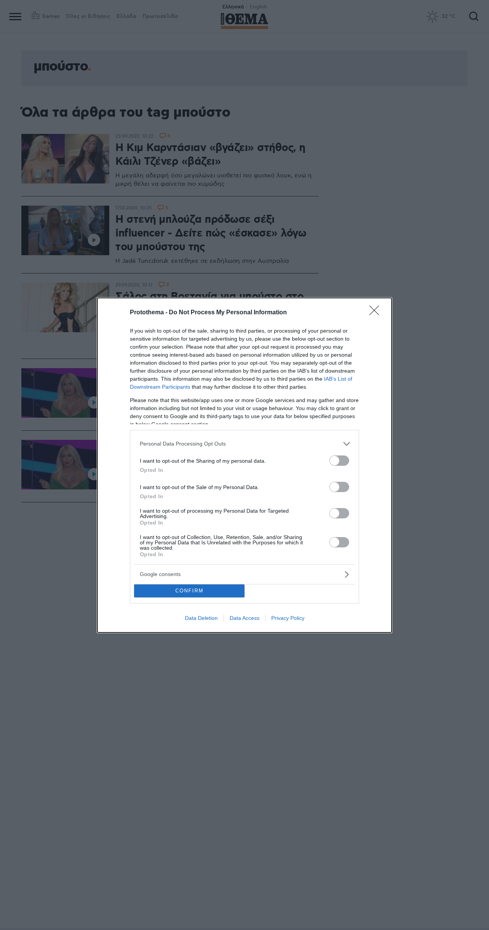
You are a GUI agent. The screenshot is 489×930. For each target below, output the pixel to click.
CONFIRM (189, 591)
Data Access (244, 618)
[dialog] (244, 465)
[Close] (376, 313)
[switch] (339, 460)
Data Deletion (201, 618)
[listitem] (244, 444)
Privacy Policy (287, 618)
